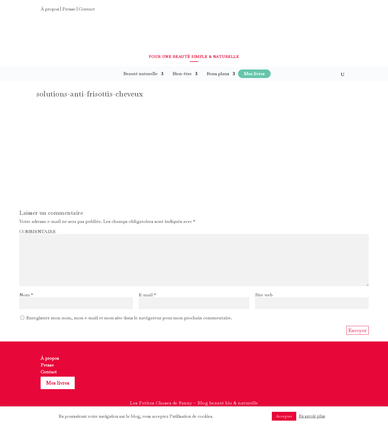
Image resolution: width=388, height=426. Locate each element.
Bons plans (217, 74)
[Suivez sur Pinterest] (342, 11)
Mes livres (57, 382)
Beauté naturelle (140, 74)
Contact (87, 9)
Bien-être (182, 74)
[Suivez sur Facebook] (322, 11)
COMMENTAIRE (37, 232)
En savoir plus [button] (312, 416)
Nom (26, 295)
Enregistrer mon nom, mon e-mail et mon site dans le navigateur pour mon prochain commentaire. (129, 318)
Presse (69, 9)
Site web (264, 295)
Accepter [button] (284, 416)
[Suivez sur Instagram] (332, 11)
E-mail (147, 295)
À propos (50, 9)
